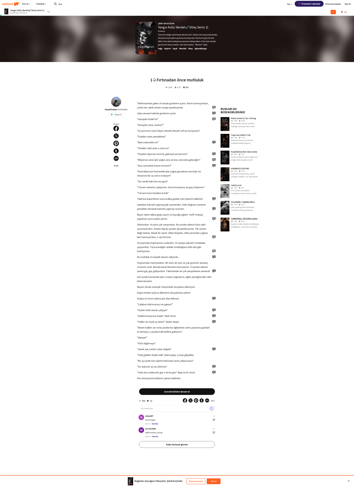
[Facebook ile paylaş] (116, 128)
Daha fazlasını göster (177, 444)
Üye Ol (214, 481)
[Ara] (55, 4)
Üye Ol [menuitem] (348, 3)
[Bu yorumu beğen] (214, 420)
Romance (161, 31)
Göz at (25, 3)
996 (187, 87)
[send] (211, 408)
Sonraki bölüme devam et (177, 391)
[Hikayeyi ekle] (116, 158)
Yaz (289, 4)
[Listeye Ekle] (333, 12)
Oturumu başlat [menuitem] (333, 3)
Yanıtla (155, 423)
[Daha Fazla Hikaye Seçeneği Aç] (116, 166)
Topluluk (40, 3)
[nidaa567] (141, 417)
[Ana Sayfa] (10, 4)
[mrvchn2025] (141, 430)
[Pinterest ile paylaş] (116, 143)
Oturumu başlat (196, 481)
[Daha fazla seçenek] (214, 416)
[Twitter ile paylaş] (116, 136)
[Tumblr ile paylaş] (116, 151)
